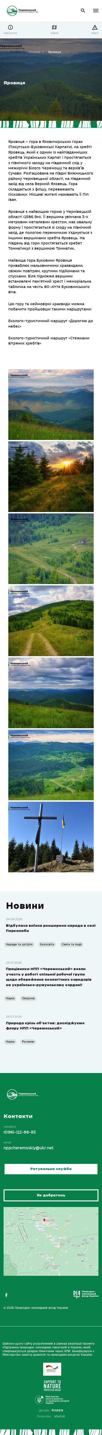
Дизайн (44, 1410)
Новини (34, 52)
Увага (94, 33)
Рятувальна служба (51, 1169)
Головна (15, 52)
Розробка (51, 1416)
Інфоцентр (10, 33)
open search (83, 11)
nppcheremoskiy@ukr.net (29, 1148)
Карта (54, 33)
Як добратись (51, 1195)
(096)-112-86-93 (20, 1132)
